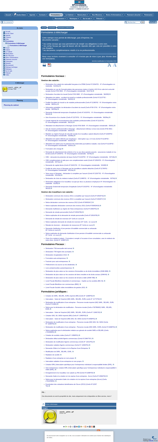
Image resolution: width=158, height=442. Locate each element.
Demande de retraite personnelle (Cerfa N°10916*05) (64, 212)
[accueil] (79, 9)
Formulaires (56, 15)
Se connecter (8, 22)
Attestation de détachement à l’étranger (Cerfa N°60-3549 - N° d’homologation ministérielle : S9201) (80, 125)
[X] (94, 427)
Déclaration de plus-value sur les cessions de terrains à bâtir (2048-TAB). (70, 278)
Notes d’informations (114, 15)
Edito (7, 39)
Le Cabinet (69, 15)
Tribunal (100, 18)
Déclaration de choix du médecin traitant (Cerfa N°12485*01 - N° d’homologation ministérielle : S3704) (80, 178)
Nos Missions (97, 15)
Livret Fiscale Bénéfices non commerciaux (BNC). (62, 284)
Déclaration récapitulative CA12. (56, 255)
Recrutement (60, 18)
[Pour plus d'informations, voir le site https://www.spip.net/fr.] (154, 439)
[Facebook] (75, 427)
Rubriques (74, 18)
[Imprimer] (44, 66)
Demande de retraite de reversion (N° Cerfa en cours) (64, 218)
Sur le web (87, 18)
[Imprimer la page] (87, 427)
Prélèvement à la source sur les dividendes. (60, 264)
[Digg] (72, 427)
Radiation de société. (53, 355)
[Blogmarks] (66, 427)
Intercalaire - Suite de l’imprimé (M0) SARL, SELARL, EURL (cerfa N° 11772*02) (73, 299)
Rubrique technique (11, 67)
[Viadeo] (92, 427)
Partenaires (148, 15)
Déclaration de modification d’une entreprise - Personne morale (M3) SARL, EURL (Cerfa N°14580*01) (80, 327)
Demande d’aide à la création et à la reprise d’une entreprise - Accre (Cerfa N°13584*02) (76, 376)
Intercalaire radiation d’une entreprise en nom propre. (64, 361)
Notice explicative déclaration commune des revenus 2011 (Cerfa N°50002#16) (72, 205)
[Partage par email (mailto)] (64, 427)
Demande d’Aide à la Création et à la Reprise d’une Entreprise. (67, 348)
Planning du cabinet (11, 105)
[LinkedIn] (79, 427)
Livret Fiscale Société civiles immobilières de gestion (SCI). (66, 287)
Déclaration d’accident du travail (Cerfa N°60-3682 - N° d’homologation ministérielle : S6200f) (77, 94)
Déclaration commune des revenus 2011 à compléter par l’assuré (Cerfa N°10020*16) (75, 196)
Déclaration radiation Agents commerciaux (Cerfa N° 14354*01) (67, 345)
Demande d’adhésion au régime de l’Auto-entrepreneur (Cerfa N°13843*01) (71, 209)
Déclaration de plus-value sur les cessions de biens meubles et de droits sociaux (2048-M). (76, 274)
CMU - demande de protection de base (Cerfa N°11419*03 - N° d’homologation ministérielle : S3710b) (80, 157)
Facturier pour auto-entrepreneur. (57, 261)
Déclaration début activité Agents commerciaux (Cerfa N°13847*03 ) (69, 338)
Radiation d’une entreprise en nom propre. (60, 358)
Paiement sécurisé (133, 15)
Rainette (8, 63)
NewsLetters (82, 15)
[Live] (81, 427)
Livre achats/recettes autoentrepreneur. (59, 268)
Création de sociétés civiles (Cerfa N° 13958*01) (62, 335)
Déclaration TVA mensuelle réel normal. (59, 248)
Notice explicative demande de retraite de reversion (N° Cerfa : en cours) (70, 222)
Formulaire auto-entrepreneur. (56, 258)
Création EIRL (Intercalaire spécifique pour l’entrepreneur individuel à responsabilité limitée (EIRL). (79, 364)
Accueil (8, 15)
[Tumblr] (90, 427)
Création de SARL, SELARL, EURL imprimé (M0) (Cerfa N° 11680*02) (69, 296)
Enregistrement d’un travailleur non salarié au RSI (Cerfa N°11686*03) (69, 373)
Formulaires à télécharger (65, 27)
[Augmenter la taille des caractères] (109, 66)
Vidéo (7, 75)
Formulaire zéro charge (54, 149)
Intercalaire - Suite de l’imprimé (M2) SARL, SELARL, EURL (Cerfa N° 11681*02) (73, 312)
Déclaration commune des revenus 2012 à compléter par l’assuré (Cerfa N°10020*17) (75, 199)
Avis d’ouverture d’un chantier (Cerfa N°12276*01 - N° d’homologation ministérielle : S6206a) (77, 117)
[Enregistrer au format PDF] (49, 66)
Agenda (32, 15)
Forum (7, 48)
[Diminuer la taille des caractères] (114, 66)
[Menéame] (83, 427)
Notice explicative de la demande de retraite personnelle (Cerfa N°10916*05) (72, 215)
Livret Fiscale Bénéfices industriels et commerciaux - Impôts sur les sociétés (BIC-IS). (75, 281)
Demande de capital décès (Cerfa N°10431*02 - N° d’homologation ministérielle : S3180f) (76, 165)
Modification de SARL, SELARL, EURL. (59, 351)
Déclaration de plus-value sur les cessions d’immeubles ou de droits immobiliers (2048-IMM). (77, 271)
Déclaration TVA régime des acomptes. (59, 252)
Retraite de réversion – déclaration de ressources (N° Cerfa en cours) (69, 225)
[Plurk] (85, 427)
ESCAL (151, 440)
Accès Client (21, 15)
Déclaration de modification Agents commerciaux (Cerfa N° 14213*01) (69, 342)
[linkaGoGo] (77, 427)
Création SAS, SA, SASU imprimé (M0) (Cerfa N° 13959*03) (66, 315)
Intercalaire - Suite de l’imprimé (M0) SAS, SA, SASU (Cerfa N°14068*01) (70, 319)
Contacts (43, 15)
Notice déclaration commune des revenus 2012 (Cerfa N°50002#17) (69, 202)
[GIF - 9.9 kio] (50, 423)
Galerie (7, 50)
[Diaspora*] (70, 427)
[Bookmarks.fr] (68, 427)
